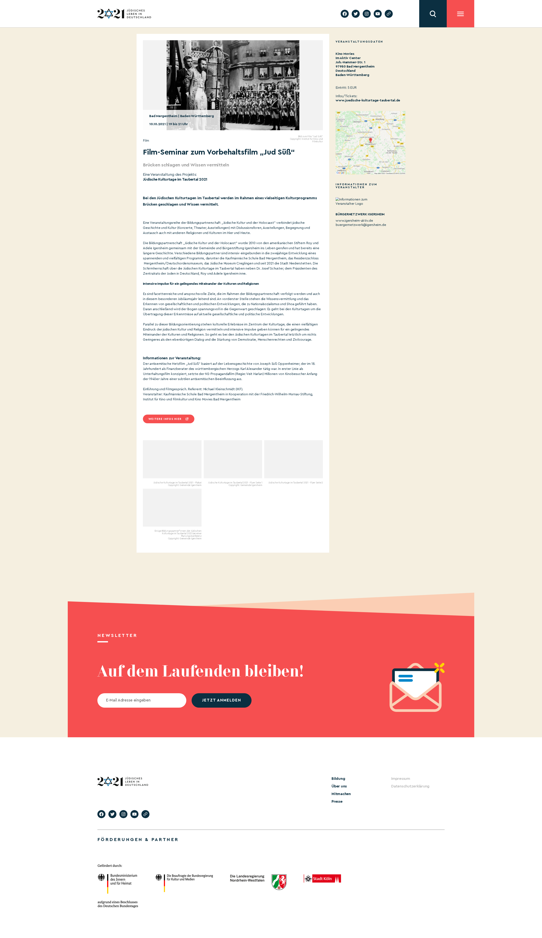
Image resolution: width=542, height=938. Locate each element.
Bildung (338, 778)
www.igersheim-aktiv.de (354, 220)
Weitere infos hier (164, 419)
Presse (337, 801)
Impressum (400, 778)
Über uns (339, 786)
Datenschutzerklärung (410, 786)
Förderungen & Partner (138, 839)
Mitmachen (341, 794)
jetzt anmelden (221, 700)
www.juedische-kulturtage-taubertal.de (368, 100)
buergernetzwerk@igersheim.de (361, 225)
